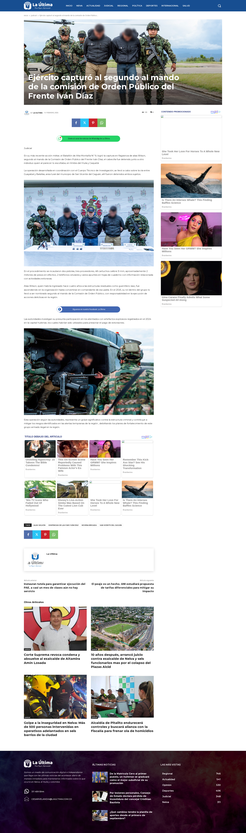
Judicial (34, 15)
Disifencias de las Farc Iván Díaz (64, 525)
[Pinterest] (93, 123)
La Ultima (37, 113)
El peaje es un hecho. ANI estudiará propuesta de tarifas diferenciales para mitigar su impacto (123, 587)
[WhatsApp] (101, 123)
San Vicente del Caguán (111, 525)
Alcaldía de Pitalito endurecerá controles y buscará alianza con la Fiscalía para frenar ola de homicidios (122, 727)
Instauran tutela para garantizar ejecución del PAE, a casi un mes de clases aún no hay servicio (54, 587)
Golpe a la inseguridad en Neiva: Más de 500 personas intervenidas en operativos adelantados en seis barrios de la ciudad (54, 729)
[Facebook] (76, 123)
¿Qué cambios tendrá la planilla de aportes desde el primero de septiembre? (131, 815)
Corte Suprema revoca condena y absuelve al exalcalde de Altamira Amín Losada (52, 659)
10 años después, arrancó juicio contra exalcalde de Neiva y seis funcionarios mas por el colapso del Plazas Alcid (121, 661)
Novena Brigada (89, 525)
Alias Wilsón (39, 525)
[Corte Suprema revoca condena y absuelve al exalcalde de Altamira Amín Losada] (55, 629)
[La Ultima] (27, 113)
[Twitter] (84, 123)
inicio (26, 15)
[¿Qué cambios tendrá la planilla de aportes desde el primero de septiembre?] (100, 815)
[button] (219, 5)
